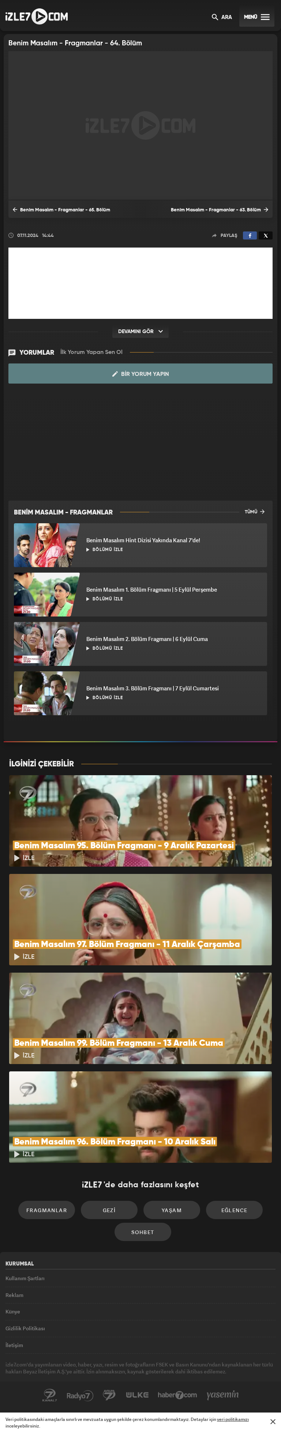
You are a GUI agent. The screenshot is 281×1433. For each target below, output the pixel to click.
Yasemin (223, 1395)
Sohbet (142, 1232)
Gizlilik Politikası (25, 1328)
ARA (226, 17)
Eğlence (234, 1210)
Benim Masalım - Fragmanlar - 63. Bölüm (216, 210)
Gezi (109, 1210)
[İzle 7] (36, 16)
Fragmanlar (46, 1210)
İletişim (14, 1345)
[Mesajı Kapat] (273, 1421)
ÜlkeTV (137, 1395)
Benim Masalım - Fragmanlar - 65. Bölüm (64, 210)
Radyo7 (80, 1395)
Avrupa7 (109, 1395)
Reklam (14, 1294)
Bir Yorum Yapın (144, 374)
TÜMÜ (251, 512)
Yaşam (172, 1210)
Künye (12, 1311)
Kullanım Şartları (25, 1278)
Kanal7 (49, 1395)
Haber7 (177, 1395)
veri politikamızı (233, 1419)
